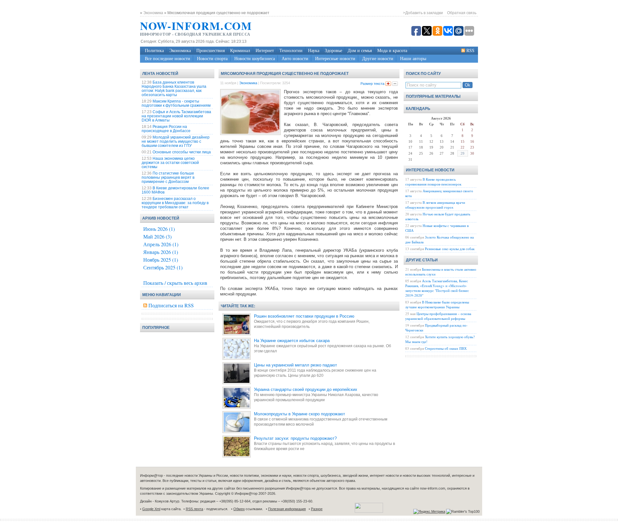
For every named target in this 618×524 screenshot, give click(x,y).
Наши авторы (413, 58)
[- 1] (395, 84)
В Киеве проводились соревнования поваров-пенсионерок (433, 181)
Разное (317, 509)
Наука (313, 50)
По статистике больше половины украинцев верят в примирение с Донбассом (168, 177)
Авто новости (295, 58)
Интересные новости (335, 58)
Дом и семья (360, 50)
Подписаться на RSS (171, 305)
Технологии (291, 50)
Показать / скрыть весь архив (175, 282)
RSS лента (194, 509)
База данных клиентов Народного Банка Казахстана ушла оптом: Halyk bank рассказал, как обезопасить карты (174, 88)
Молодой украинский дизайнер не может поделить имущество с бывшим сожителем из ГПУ (176, 141)
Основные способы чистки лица (182, 152)
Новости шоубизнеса (254, 58)
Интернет (265, 50)
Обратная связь (461, 13)
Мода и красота (392, 50)
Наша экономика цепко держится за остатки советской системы (170, 162)
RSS (470, 50)
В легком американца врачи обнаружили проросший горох (435, 205)
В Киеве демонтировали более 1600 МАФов (175, 190)
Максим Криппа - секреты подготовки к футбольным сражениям (176, 103)
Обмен (239, 509)
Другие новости (377, 58)
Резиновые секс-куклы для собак (449, 248)
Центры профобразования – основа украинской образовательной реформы (438, 316)
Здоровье (333, 50)
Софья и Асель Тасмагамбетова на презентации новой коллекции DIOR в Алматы (176, 116)
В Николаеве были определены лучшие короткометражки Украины (437, 304)
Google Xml (151, 509)
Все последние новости (167, 58)
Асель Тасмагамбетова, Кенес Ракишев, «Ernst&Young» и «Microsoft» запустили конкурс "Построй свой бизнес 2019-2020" (437, 288)
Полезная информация (287, 509)
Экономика (180, 50)
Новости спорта (212, 58)
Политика (154, 50)
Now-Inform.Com (196, 26)
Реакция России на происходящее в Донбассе (166, 128)
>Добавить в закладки (423, 13)
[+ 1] (388, 84)
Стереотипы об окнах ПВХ (446, 348)
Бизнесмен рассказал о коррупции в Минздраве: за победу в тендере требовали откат (175, 202)
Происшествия (210, 50)
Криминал (240, 50)
